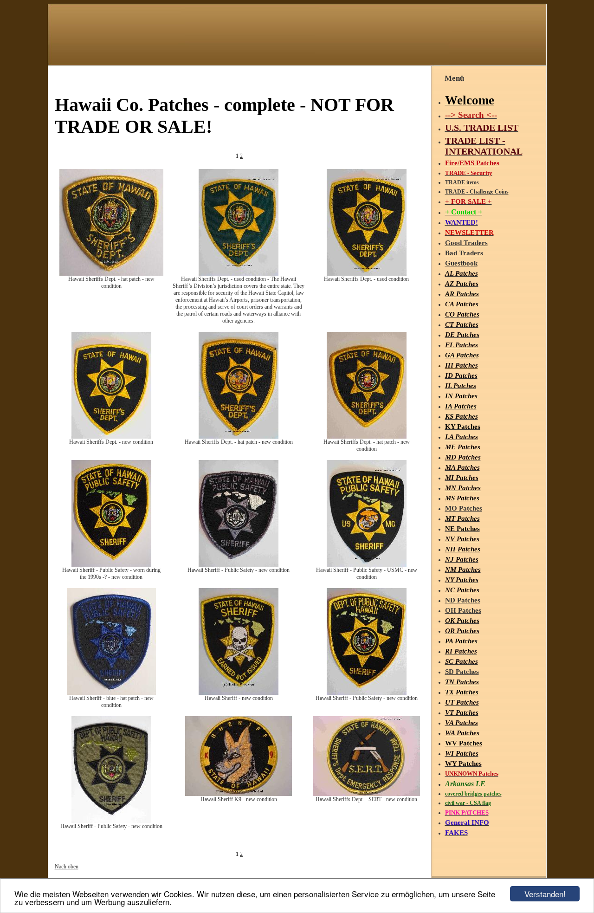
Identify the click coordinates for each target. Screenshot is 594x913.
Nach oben (66, 866)
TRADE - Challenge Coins (477, 191)
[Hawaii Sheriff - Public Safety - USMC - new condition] (367, 565)
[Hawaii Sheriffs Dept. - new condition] (111, 437)
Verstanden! (545, 894)
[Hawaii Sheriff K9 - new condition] (238, 794)
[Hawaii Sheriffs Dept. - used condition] (367, 274)
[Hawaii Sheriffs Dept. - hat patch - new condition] (111, 274)
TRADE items (462, 182)
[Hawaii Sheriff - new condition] (238, 693)
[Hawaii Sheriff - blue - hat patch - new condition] (111, 693)
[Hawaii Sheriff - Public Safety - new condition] (238, 565)
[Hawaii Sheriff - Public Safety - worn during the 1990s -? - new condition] (111, 565)
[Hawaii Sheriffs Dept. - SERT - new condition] (366, 794)
